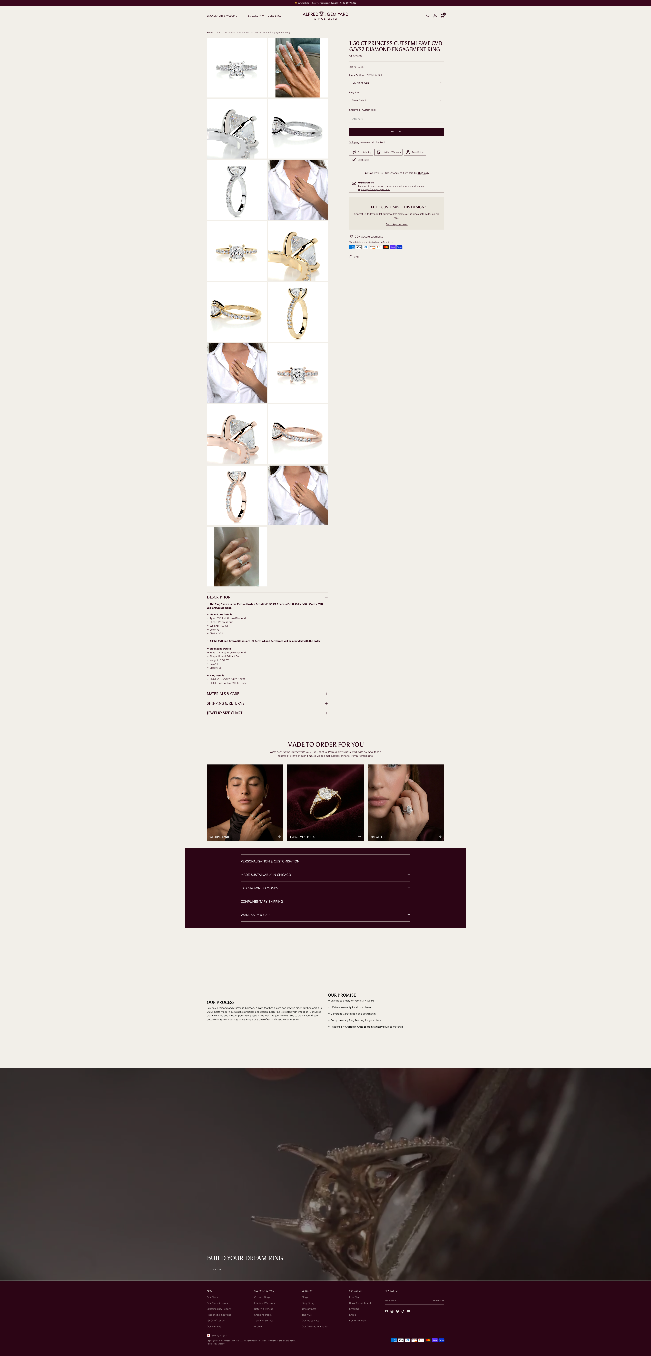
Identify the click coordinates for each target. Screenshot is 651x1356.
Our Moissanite (310, 1320)
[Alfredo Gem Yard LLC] (325, 15)
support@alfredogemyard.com (374, 189)
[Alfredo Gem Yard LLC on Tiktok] (403, 1312)
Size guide (359, 67)
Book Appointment (397, 224)
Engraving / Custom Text (362, 109)
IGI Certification (216, 1320)
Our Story (212, 1297)
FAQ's (352, 1314)
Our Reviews (214, 1326)
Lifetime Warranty (264, 1303)
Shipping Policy (263, 1314)
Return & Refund (263, 1308)
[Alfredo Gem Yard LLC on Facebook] (387, 1312)
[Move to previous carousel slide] (433, 942)
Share (357, 257)
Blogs (305, 1297)
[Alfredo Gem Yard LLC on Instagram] (392, 1312)
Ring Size (354, 92)
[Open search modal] (428, 15)
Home (210, 32)
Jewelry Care (309, 1308)
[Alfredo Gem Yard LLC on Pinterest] (398, 1312)
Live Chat (354, 1297)
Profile (258, 1326)
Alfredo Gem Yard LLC (233, 1341)
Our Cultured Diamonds (315, 1326)
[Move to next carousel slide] (441, 942)
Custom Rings (262, 1297)
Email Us (354, 1308)
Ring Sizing (308, 1303)
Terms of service (263, 1320)
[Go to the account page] (435, 15)
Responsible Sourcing (219, 1314)
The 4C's (307, 1314)
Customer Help (357, 1320)
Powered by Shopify (215, 1344)
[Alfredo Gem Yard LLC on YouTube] (409, 1312)
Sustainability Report (218, 1308)
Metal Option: (366, 75)
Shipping (354, 142)
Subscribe (438, 1300)
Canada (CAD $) (218, 1335)
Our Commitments (217, 1303)
